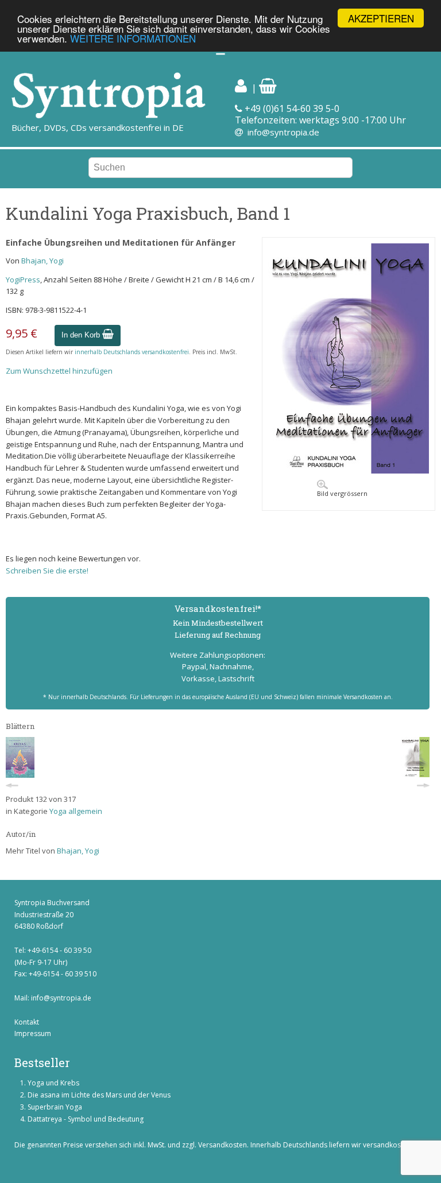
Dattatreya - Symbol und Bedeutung (86, 1119)
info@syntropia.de (283, 132)
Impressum (32, 1033)
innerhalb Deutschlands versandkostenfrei (132, 352)
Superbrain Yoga (55, 1107)
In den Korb (81, 335)
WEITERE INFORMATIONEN (133, 38)
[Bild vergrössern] (348, 471)
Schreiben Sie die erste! (47, 570)
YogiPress (23, 279)
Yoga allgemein (75, 811)
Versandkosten (222, 1145)
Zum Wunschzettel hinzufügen (59, 371)
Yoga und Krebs (53, 1083)
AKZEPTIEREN (381, 18)
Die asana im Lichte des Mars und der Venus (99, 1095)
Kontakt (26, 1022)
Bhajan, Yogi (42, 260)
